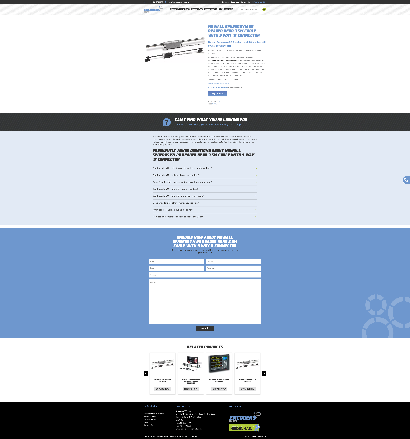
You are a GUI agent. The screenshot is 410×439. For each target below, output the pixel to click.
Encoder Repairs (210, 9)
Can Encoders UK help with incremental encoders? (178, 196)
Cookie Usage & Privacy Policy (175, 436)
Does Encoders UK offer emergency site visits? (176, 203)
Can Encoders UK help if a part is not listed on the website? (182, 168)
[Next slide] (264, 373)
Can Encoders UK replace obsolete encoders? (176, 175)
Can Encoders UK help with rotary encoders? (175, 189)
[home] (153, 9)
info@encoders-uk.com (191, 429)
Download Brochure (230, 2)
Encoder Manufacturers (180, 9)
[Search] (264, 9)
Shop (221, 9)
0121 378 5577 (185, 423)
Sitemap (193, 436)
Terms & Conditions (152, 436)
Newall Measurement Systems (218, 83)
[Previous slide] (146, 373)
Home (146, 411)
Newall (219, 101)
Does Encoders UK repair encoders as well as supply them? (182, 182)
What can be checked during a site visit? (173, 210)
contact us (238, 88)
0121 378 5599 (185, 426)
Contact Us (245, 2)
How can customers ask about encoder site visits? (178, 217)
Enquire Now (217, 94)
